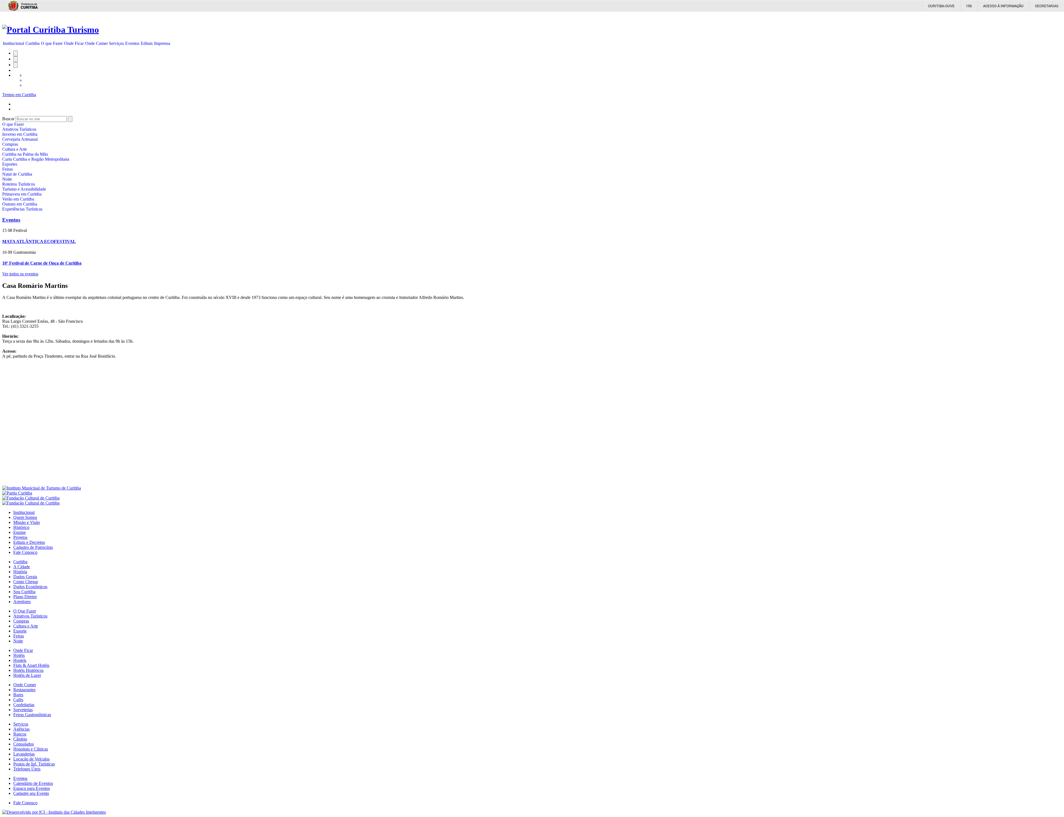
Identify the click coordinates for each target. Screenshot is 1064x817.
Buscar (8, 118)
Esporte (20, 631)
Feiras (7, 169)
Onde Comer (96, 43)
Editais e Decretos (29, 542)
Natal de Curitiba (17, 174)
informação (1003, 5)
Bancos (19, 734)
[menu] (35, 167)
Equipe (19, 532)
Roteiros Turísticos (18, 184)
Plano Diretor (25, 596)
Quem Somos (25, 517)
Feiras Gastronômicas (32, 714)
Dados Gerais (25, 576)
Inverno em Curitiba (19, 134)
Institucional (13, 43)
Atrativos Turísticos (19, 129)
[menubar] (86, 43)
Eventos (132, 43)
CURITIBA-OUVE (941, 5)
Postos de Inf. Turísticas (34, 764)
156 (969, 5)
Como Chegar (25, 581)
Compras (10, 144)
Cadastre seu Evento (31, 793)
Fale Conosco (25, 552)
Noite (7, 179)
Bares (18, 694)
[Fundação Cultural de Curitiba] (31, 498)
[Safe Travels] (31, 503)
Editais (147, 43)
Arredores (22, 601)
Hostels (19, 660)
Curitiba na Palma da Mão (25, 154)
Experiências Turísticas (22, 209)
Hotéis (19, 655)
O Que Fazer (24, 611)
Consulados (23, 744)
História (20, 571)
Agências (21, 729)
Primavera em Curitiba (22, 194)
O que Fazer (52, 43)
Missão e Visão (26, 522)
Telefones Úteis (26, 769)
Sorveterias (23, 709)
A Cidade (21, 566)
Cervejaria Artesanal (20, 139)
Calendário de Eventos (33, 783)
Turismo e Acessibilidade (24, 189)
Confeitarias (23, 704)
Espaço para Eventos (31, 788)
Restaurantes (24, 689)
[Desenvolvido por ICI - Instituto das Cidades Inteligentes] (54, 812)
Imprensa (162, 43)
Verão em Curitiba (18, 199)
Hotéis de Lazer (27, 675)
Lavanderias (24, 754)
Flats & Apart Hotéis (31, 665)
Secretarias (1046, 5)
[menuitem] (13, 43)
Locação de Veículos (31, 759)
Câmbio (20, 739)
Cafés (18, 699)
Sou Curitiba (24, 591)
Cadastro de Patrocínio (33, 547)
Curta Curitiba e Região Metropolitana (35, 159)
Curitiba (32, 43)
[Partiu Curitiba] (17, 493)
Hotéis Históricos (28, 670)
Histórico (21, 527)
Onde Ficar (74, 43)
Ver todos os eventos (20, 274)
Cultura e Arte (14, 149)
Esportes (9, 164)
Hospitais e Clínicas (30, 749)
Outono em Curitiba (19, 204)
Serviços (116, 43)
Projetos (20, 537)
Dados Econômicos (30, 586)
